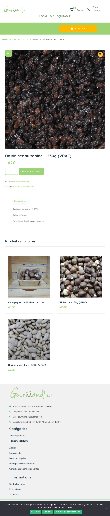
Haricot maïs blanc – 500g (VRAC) (27, 365)
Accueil (5, 39)
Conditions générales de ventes (24, 468)
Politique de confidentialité (22, 463)
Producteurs (15, 489)
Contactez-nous (17, 484)
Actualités (14, 494)
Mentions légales (17, 458)
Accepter (35, 512)
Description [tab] (20, 201)
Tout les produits (20, 39)
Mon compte (15, 453)
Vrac (33, 186)
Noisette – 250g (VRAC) (73, 302)
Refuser (47, 512)
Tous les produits (17, 435)
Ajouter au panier (31, 171)
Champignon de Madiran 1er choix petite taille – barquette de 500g (27, 302)
